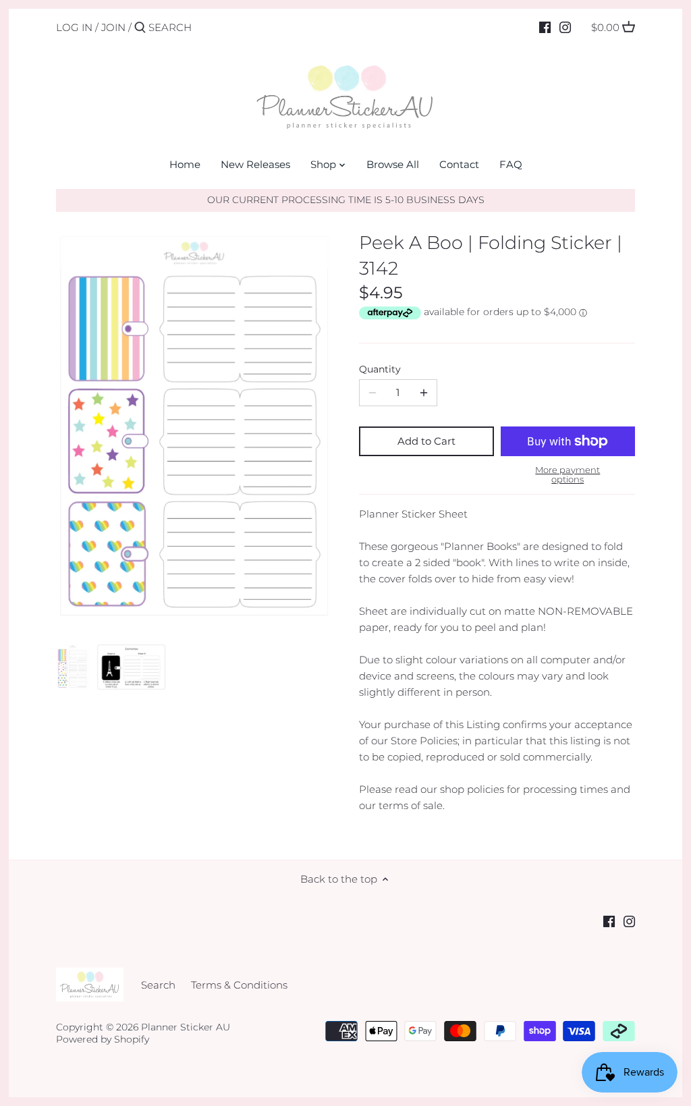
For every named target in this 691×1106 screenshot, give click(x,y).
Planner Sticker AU (185, 1027)
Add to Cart (426, 441)
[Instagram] (565, 27)
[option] (72, 666)
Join (113, 27)
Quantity (380, 369)
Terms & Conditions (239, 984)
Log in (74, 27)
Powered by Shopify (102, 1039)
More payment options (567, 475)
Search (158, 984)
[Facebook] (545, 27)
